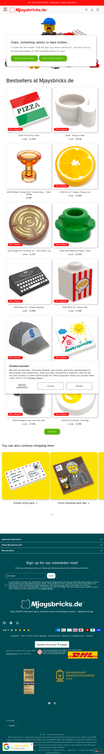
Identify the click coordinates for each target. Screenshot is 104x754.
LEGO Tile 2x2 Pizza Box (29, 135)
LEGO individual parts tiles (72, 503)
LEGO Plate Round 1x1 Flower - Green (75, 251)
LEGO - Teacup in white (75, 135)
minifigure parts (78, 636)
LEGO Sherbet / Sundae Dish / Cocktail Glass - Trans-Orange (29, 193)
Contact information (86, 750)
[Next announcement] (99, 3)
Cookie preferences (53, 753)
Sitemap (89, 636)
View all (52, 431)
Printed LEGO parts (24, 503)
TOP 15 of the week (29, 636)
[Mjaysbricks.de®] (6, 749)
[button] (5, 10)
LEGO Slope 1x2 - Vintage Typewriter (29, 307)
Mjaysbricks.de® (58, 734)
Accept (50, 386)
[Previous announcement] (5, 3)
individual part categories (59, 636)
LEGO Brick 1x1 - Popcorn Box (75, 307)
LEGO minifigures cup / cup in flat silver (29, 420)
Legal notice (71, 750)
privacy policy (47, 589)
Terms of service (44, 750)
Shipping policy (59, 750)
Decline (79, 386)
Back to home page (24, 58)
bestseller (15, 636)
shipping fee (11, 654)
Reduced (43, 636)
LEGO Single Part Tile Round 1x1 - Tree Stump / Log (28, 251)
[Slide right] (57, 514)
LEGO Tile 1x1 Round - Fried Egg (75, 420)
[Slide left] (46, 514)
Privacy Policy (35, 378)
